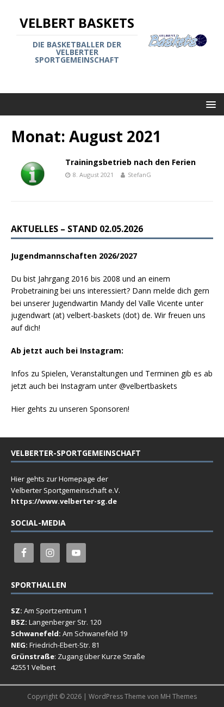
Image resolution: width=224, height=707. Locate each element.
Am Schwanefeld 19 (95, 633)
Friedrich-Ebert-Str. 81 (64, 645)
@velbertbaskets (148, 386)
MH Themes (178, 696)
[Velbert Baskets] (178, 41)
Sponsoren (109, 409)
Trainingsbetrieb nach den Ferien (130, 162)
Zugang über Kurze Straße (101, 656)
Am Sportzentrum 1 (55, 610)
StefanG (139, 174)
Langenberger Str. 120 (65, 622)
